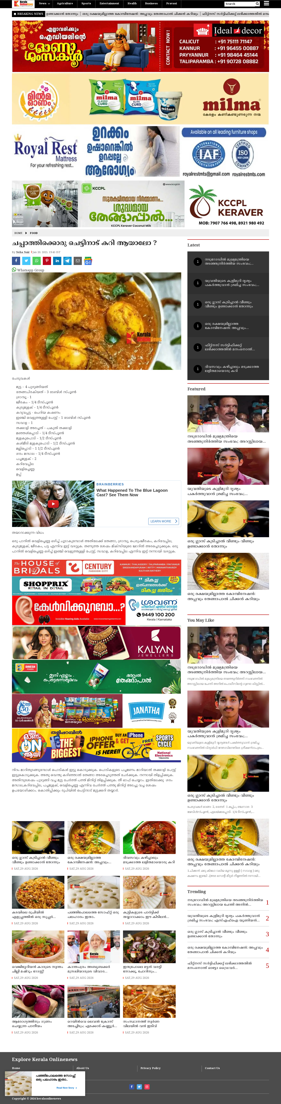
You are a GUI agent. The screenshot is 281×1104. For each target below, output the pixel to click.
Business (151, 3)
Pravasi (171, 3)
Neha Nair (23, 252)
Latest (193, 245)
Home (18, 233)
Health (132, 3)
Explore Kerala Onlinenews (44, 1059)
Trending (196, 892)
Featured (196, 389)
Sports (86, 3)
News (42, 3)
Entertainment (109, 3)
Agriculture (65, 3)
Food (34, 233)
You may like (200, 620)
